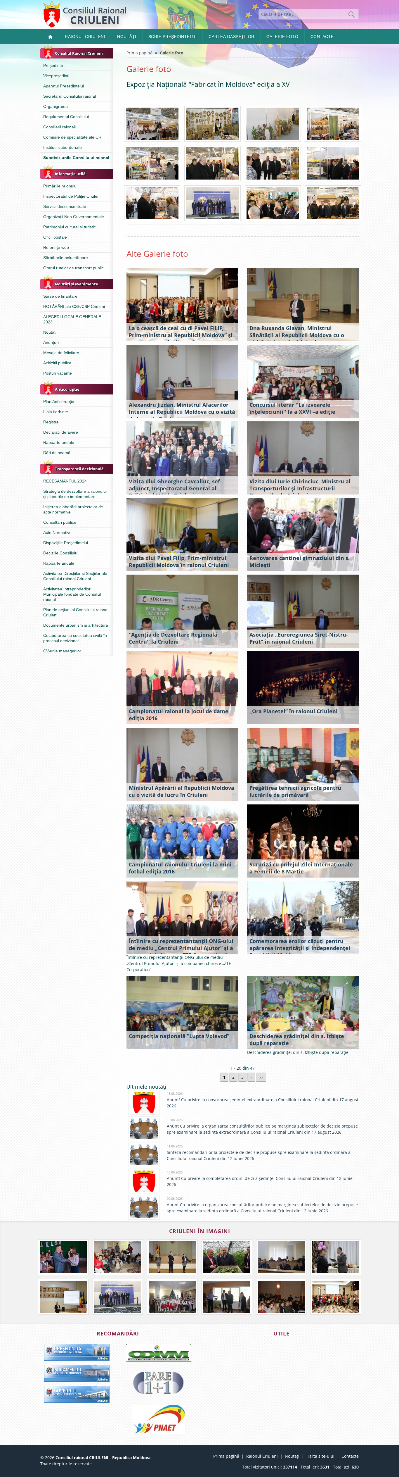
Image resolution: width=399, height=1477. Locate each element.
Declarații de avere (60, 432)
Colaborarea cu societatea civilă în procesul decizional (75, 638)
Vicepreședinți (56, 75)
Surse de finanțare (60, 296)
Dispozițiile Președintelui (65, 542)
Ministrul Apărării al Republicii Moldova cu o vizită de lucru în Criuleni (181, 791)
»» (261, 1077)
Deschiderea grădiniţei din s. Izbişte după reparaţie (296, 1040)
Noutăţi (126, 36)
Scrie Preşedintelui (172, 36)
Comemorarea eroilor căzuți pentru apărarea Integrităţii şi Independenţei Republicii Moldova (299, 948)
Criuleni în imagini (199, 1231)
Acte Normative (57, 532)
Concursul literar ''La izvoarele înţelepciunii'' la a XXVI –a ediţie (292, 408)
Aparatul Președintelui (63, 86)
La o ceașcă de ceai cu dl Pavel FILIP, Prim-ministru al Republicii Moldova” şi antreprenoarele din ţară (181, 335)
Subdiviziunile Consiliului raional (76, 159)
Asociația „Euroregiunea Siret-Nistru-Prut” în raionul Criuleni (298, 638)
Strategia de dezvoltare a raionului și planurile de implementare (75, 494)
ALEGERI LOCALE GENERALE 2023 (72, 319)
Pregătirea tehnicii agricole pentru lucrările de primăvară (295, 791)
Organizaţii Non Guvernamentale (73, 216)
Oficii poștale (55, 237)
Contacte (322, 36)
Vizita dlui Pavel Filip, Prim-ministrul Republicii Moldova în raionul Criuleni (179, 561)
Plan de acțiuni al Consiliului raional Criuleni (75, 612)
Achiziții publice (57, 363)
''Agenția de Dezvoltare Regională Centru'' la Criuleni (173, 638)
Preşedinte (53, 65)
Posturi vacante (57, 373)
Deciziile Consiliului (60, 553)
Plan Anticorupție (58, 401)
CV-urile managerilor (62, 651)
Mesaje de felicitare (61, 352)
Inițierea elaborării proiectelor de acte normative (73, 509)
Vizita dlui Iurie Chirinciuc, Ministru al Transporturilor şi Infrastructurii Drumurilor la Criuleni (300, 488)
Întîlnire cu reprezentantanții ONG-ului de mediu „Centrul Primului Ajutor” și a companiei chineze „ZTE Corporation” (181, 948)
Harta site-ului (320, 1456)
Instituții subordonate (62, 147)
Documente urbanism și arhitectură (75, 625)
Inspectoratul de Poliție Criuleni (71, 196)
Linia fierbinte (55, 411)
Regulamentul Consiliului (66, 116)
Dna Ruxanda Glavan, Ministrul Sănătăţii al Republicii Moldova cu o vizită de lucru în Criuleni (296, 335)
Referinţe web (56, 247)
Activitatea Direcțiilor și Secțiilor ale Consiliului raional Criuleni (75, 576)
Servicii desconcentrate (64, 206)
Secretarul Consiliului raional (69, 96)
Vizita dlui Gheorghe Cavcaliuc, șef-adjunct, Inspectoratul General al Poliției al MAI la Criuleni (175, 488)
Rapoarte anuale (58, 442)
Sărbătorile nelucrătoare (65, 257)
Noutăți (49, 332)
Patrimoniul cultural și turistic (69, 227)
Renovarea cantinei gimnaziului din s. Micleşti (299, 561)
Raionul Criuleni (85, 36)
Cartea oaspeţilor (231, 36)
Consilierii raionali (59, 127)
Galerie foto (282, 36)
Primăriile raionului (60, 186)
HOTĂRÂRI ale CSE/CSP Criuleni (74, 306)
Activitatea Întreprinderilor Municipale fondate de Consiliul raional (72, 594)
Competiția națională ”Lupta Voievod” (179, 1036)
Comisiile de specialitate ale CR (72, 137)
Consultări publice (59, 522)
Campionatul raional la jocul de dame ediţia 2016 (178, 715)
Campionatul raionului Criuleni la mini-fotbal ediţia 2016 (181, 868)
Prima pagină (139, 53)
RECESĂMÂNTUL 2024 (65, 481)
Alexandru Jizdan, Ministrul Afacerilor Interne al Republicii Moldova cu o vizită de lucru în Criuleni (182, 411)
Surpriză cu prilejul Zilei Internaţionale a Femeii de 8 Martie (301, 868)
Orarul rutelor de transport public (73, 268)
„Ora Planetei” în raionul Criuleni (293, 711)
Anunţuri (51, 342)
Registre (51, 422)
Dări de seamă (56, 452)
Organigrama (55, 106)
